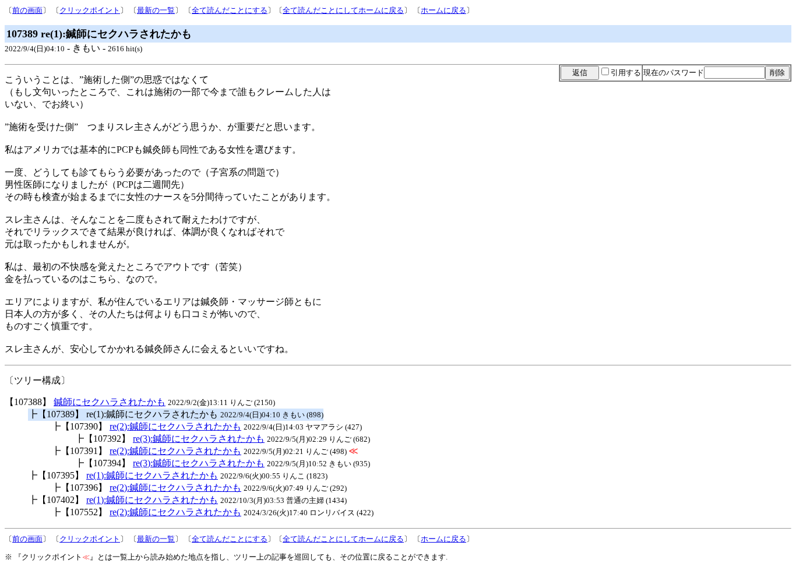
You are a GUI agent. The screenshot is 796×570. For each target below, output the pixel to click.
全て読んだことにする (229, 10)
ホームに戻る (443, 10)
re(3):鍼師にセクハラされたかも (199, 439)
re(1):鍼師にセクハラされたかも (152, 475)
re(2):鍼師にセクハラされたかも (175, 426)
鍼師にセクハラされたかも (109, 402)
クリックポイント (89, 10)
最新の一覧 (156, 10)
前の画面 (27, 10)
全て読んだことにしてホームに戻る (343, 10)
